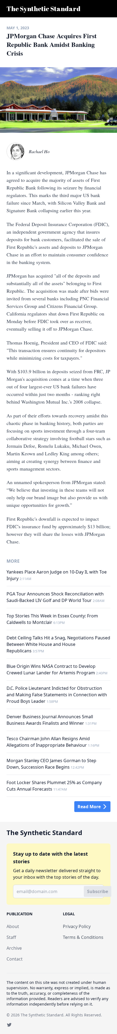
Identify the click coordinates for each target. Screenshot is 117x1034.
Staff (11, 937)
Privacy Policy (77, 926)
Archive (14, 948)
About (13, 926)
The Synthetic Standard (42, 1014)
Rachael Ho (39, 151)
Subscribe (97, 891)
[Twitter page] (9, 1024)
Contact (15, 959)
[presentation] (15, 151)
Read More (89, 807)
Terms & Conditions (83, 937)
